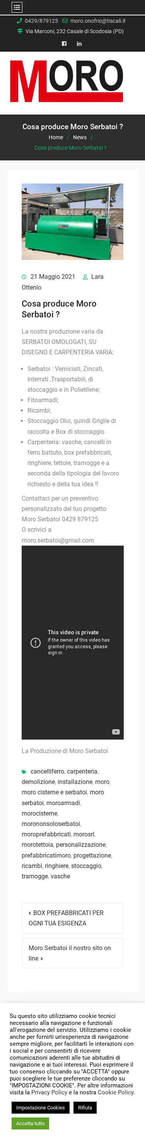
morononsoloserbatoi (51, 824)
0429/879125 (41, 21)
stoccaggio (86, 866)
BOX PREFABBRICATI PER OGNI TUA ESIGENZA (66, 918)
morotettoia (37, 844)
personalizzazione (81, 844)
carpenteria (82, 771)
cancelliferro (47, 771)
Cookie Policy (115, 1092)
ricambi (32, 866)
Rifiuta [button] (85, 1108)
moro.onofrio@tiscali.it (98, 21)
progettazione (92, 855)
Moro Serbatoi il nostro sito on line (70, 953)
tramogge (35, 876)
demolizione (38, 781)
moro (102, 781)
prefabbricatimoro (46, 855)
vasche (60, 876)
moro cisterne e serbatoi (54, 792)
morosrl (83, 834)
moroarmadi (63, 803)
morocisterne (39, 813)
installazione (75, 781)
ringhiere (56, 866)
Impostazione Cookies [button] (40, 1108)
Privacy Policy (49, 1092)
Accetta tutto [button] (30, 1123)
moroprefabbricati (46, 834)
